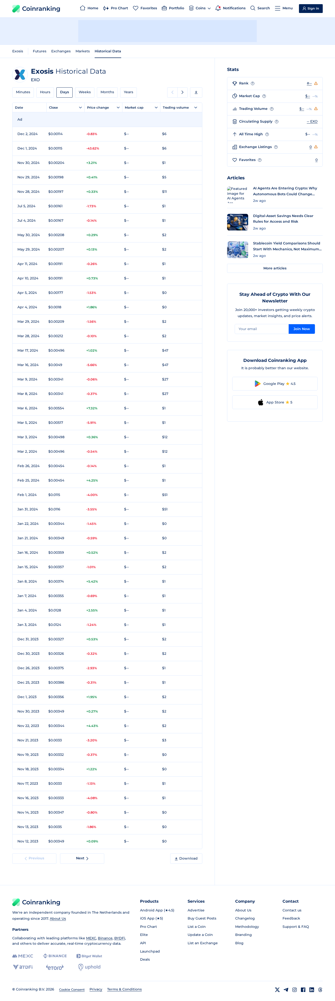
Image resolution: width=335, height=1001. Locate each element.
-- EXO (312, 121)
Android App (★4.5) (157, 910)
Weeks (85, 92)
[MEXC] (22, 956)
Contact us (292, 910)
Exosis (17, 51)
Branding (243, 934)
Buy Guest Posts (202, 918)
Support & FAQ (296, 926)
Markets (83, 51)
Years (128, 92)
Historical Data (108, 51)
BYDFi (119, 938)
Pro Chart (148, 926)
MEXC (91, 938)
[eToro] (55, 967)
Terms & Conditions (124, 989)
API (143, 943)
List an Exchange (203, 943)
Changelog (245, 918)
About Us (58, 918)
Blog (239, 943)
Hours (45, 92)
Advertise (196, 910)
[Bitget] (89, 956)
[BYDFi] (22, 967)
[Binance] (55, 956)
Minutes (23, 92)
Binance (105, 938)
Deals (145, 959)
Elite (144, 934)
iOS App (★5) (151, 918)
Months (107, 92)
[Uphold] (89, 967)
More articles (274, 268)
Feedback (291, 918)
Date (19, 107)
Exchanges (61, 51)
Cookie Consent (72, 989)
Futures (39, 51)
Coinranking (41, 8)
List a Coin (197, 926)
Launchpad (150, 951)
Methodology (247, 926)
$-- (307, 96)
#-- (309, 83)
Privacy (96, 989)
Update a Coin (200, 934)
